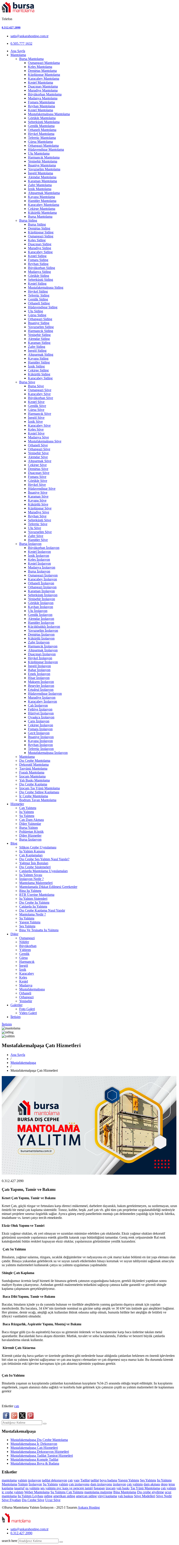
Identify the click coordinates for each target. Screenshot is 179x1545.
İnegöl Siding (37, 350)
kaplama (7, 1488)
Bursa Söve (27, 382)
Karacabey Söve (39, 394)
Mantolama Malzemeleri (36, 883)
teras (172, 1484)
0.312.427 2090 (11, 27)
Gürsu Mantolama (40, 141)
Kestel (23, 981)
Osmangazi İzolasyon (43, 575)
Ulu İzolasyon (37, 611)
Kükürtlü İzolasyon (41, 638)
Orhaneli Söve (38, 445)
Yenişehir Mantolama (42, 161)
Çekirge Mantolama (41, 208)
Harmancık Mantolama (44, 157)
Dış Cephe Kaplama (33, 784)
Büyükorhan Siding (41, 268)
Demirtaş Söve (38, 469)
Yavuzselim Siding (41, 327)
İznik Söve (35, 421)
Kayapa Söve (37, 500)
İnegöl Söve (36, 417)
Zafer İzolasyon (39, 642)
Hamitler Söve (38, 540)
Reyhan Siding (38, 264)
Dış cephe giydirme (150, 1492)
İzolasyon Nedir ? (31, 879)
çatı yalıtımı (135, 1484)
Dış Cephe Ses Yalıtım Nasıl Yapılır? (44, 859)
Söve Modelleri (144, 1496)
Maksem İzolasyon (41, 682)
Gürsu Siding (37, 315)
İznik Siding (36, 366)
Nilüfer (24, 942)
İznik (22, 969)
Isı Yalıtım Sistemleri (33, 898)
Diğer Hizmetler (30, 835)
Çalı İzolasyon (38, 705)
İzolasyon (35, 1484)
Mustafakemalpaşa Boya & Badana (34, 1463)
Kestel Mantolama (40, 82)
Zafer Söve (35, 536)
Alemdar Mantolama (42, 177)
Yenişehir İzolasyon (41, 599)
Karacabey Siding (40, 252)
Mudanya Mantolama (42, 98)
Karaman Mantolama (42, 181)
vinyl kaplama (107, 1496)
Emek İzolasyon (39, 674)
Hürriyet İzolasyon (41, 713)
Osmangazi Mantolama (44, 63)
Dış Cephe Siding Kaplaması (39, 792)
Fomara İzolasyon (40, 729)
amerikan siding (64, 1496)
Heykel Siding (38, 291)
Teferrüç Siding (38, 295)
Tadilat (85, 1480)
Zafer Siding (36, 346)
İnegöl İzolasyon (39, 666)
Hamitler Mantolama (42, 201)
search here (9, 1541)
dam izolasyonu (101, 1484)
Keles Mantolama (40, 67)
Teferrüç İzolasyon (41, 749)
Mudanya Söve (38, 437)
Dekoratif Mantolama (34, 764)
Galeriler (16, 1005)
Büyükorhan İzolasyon (43, 548)
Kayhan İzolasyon (40, 607)
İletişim (15, 1017)
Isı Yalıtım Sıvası (30, 875)
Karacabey (26, 973)
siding (48, 1496)
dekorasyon (59, 1480)
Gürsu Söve (36, 410)
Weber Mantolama (37, 1492)
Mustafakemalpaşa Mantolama (49, 114)
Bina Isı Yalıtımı (30, 891)
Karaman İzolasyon (41, 591)
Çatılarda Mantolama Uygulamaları (43, 871)
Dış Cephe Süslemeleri (35, 867)
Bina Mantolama (124, 1492)
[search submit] (61, 1542)
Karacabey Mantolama (43, 78)
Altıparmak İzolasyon (43, 650)
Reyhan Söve (37, 516)
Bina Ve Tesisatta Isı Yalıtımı (39, 930)
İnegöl (23, 965)
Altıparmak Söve (39, 461)
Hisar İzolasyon (39, 678)
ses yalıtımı (48, 1488)
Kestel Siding (37, 256)
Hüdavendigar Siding (42, 307)
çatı (16, 1406)
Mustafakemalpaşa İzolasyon (48, 753)
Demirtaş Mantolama (42, 70)
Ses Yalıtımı (27, 926)
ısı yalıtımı (32, 1488)
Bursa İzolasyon (30, 544)
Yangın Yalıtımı (29, 922)
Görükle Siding (38, 276)
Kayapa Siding (38, 358)
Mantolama (18, 55)
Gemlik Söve (37, 406)
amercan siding (86, 1496)
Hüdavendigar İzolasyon (45, 693)
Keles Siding (37, 240)
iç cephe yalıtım (12, 1492)
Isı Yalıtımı (26, 812)
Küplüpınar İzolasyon (43, 662)
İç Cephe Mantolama (33, 796)
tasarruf (19, 1488)
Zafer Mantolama (40, 185)
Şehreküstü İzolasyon (42, 595)
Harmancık (26, 961)
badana (112, 1480)
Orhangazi (26, 997)
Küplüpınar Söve (40, 508)
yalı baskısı (125, 1496)
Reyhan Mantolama (41, 106)
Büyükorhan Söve (40, 398)
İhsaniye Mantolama (42, 165)
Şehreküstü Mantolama (44, 122)
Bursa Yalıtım (28, 827)
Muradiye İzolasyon (41, 697)
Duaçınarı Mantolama (43, 86)
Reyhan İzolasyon (40, 745)
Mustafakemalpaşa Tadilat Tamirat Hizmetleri (41, 1455)
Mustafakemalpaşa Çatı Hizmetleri (34, 1448)
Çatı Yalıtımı (27, 808)
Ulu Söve (34, 528)
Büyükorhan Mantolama (45, 94)
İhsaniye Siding (38, 323)
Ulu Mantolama (39, 153)
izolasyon (34, 1480)
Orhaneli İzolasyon (41, 583)
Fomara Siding (38, 260)
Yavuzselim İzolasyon (43, 630)
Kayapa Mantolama (41, 197)
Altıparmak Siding (40, 354)
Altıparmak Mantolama (44, 193)
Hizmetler (17, 804)
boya (103, 1480)
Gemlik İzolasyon (40, 615)
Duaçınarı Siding (39, 244)
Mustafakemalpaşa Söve (44, 441)
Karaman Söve (38, 496)
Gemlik (24, 954)
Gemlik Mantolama (41, 126)
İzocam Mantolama (32, 776)
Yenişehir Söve (38, 453)
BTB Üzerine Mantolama (36, 894)
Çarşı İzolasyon (38, 721)
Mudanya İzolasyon (41, 567)
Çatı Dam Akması (31, 820)
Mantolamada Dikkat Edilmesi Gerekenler (48, 887)
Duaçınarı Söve (38, 473)
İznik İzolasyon (38, 555)
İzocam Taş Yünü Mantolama (39, 788)
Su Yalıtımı (26, 816)
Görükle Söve (37, 481)
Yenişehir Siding (39, 335)
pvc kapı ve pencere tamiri (75, 1488)
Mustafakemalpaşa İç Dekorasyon (33, 1444)
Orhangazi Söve (39, 449)
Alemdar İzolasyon (41, 618)
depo (164, 1484)
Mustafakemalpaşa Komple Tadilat (34, 1459)
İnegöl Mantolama (40, 173)
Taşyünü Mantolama (33, 768)
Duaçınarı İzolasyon (42, 654)
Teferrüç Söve (37, 524)
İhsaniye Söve (37, 492)
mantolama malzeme (98, 1492)
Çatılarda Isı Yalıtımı (33, 906)
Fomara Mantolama (41, 102)
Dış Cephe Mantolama (34, 760)
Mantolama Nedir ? (32, 914)
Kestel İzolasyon (39, 551)
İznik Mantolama (39, 189)
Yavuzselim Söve (40, 532)
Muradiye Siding (39, 248)
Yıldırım (25, 950)
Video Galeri (28, 1013)
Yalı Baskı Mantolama (34, 780)
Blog (13, 843)
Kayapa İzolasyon (40, 741)
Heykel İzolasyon (40, 658)
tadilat (46, 1480)
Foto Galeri (27, 1009)
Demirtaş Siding (39, 228)
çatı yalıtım (168, 1488)
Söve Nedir (164, 1496)
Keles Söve (36, 429)
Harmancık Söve (39, 413)
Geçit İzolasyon (39, 733)
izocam (110, 1488)
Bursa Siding (28, 220)
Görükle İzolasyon (40, 603)
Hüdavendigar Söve (41, 488)
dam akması (152, 1484)
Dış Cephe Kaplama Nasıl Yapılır (42, 910)
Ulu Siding (35, 311)
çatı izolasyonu (79, 1484)
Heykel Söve (37, 484)
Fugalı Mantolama (31, 772)
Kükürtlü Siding (39, 374)
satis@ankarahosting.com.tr (29, 36)
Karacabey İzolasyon (42, 579)
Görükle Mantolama (42, 118)
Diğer (14, 934)
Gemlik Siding (38, 299)
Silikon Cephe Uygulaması (37, 847)
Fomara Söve (37, 477)
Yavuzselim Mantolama (44, 169)
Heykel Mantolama (41, 134)
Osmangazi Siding (40, 236)
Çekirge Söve (37, 465)
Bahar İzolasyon (39, 670)
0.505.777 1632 (21, 43)
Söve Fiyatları (11, 1500)
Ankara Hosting (89, 1507)
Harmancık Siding (40, 331)
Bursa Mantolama (31, 59)
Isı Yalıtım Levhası (30, 1496)
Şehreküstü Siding (40, 279)
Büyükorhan (27, 946)
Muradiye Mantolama (43, 90)
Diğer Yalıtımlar (30, 824)
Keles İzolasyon (39, 559)
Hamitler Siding (39, 362)
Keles (23, 977)
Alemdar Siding (39, 339)
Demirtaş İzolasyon (41, 634)
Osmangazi (27, 938)
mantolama (9, 1480)
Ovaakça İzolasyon (41, 717)
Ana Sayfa (17, 51)
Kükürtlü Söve (38, 504)
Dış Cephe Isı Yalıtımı (34, 902)
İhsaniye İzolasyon (41, 737)
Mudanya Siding (39, 272)
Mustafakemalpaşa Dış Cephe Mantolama (39, 1440)
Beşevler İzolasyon (41, 686)
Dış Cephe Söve (33, 1500)
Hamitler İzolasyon (41, 622)
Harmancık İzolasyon (42, 646)
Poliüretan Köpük (31, 831)
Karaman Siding (39, 343)
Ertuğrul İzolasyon (40, 689)
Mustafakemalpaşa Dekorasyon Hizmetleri (39, 1451)
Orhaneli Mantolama (42, 130)
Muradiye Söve (38, 512)
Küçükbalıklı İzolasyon (44, 626)
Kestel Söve (36, 402)
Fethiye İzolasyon (40, 709)
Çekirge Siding (38, 370)
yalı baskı (122, 1488)
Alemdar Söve (38, 457)
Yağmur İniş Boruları (33, 863)
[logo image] (16, 1522)
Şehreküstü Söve (39, 520)
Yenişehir (25, 1001)
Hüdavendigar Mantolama (46, 149)
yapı (76, 1480)
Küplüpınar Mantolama (44, 74)
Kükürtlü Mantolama (42, 212)
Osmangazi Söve (39, 390)
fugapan (99, 1488)
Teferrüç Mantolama (42, 138)
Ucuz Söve (52, 1500)
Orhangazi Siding (40, 319)
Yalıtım (23, 1484)
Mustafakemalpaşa (32, 989)
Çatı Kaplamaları (31, 855)
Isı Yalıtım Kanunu (32, 851)
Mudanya (25, 985)
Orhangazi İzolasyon (42, 587)
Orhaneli (25, 993)
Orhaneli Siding (39, 303)
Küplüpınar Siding (40, 232)
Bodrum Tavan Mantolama (37, 800)
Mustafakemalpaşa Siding (45, 287)
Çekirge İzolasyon (40, 725)
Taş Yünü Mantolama (145, 1488)
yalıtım (22, 1480)
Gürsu (23, 958)
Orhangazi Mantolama (43, 145)
